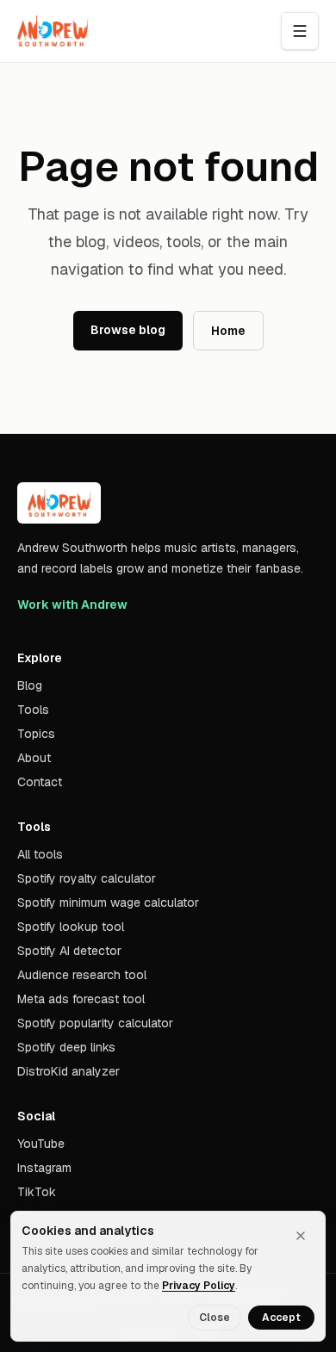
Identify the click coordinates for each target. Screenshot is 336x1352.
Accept (281, 1317)
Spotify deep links (66, 1047)
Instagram (44, 1167)
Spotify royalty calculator (86, 878)
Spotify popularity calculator (95, 1023)
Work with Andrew (72, 604)
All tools (40, 854)
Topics (36, 733)
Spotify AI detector (69, 950)
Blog (29, 685)
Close (214, 1317)
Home (228, 330)
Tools (33, 709)
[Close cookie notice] (300, 1236)
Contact (39, 782)
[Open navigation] (300, 31)
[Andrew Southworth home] (52, 31)
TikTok (36, 1192)
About (34, 758)
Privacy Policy (198, 1286)
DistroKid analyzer (68, 1071)
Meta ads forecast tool (81, 999)
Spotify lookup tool (70, 926)
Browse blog (127, 330)
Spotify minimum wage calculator (108, 902)
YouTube (41, 1143)
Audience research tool (81, 975)
